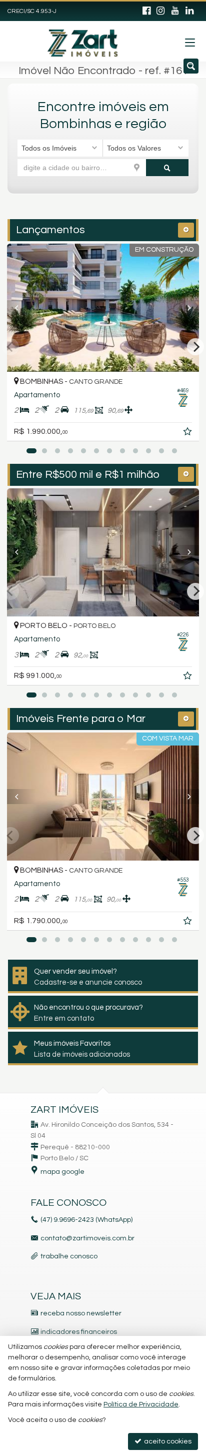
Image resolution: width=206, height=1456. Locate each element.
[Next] (184, 307)
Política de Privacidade (141, 1404)
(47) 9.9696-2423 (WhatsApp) (86, 1219)
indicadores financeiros (78, 1331)
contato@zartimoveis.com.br (87, 1238)
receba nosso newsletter (81, 1313)
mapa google (62, 1171)
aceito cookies (167, 1441)
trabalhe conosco (69, 1256)
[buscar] (167, 167)
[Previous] (21, 307)
